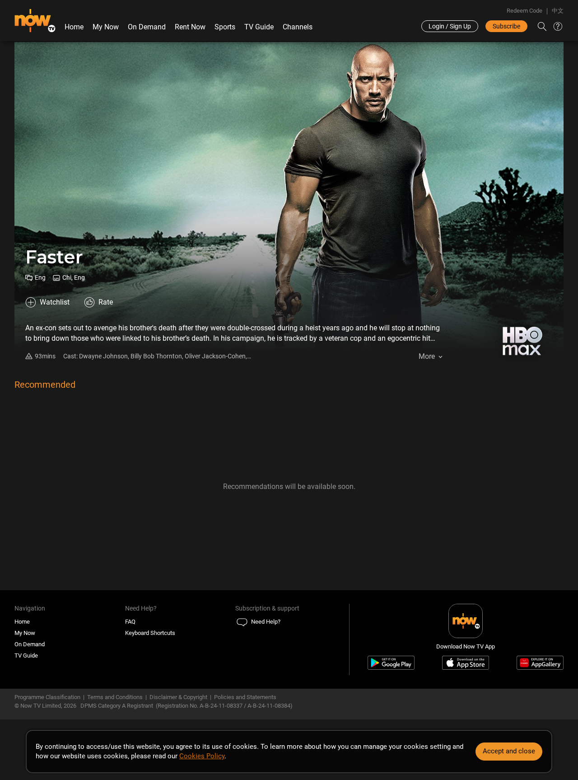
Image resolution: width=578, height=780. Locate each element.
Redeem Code (524, 10)
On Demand (147, 27)
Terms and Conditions (115, 697)
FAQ (130, 621)
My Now (106, 27)
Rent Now (190, 27)
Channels (297, 27)
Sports (224, 27)
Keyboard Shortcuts (150, 633)
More (427, 356)
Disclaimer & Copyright (178, 697)
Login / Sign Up (450, 26)
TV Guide (259, 27)
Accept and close (509, 751)
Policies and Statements (245, 697)
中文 (558, 10)
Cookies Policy (201, 756)
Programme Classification (47, 697)
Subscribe (506, 26)
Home (74, 27)
